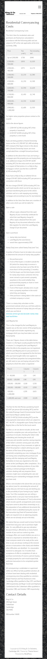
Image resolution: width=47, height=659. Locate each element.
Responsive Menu (39, 7)
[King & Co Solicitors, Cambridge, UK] (23, 13)
